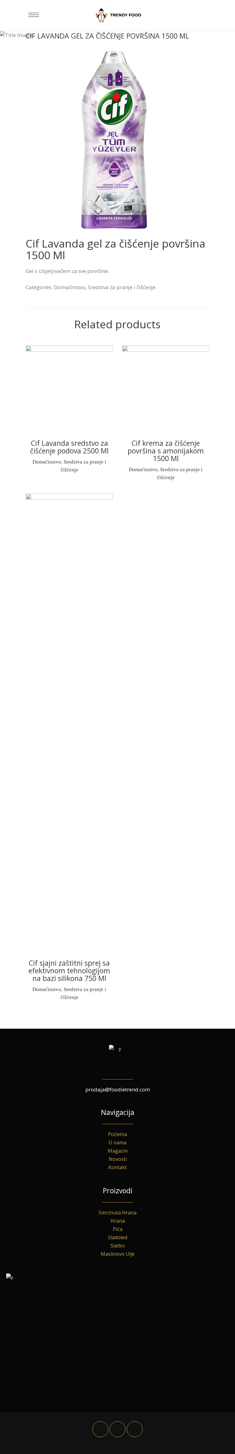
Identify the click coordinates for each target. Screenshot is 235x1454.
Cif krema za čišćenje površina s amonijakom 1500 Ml (166, 450)
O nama (117, 1142)
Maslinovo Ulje (118, 1254)
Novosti (118, 1159)
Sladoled (117, 1237)
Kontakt (117, 1167)
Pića (117, 1229)
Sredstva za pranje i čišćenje (121, 287)
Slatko (117, 1245)
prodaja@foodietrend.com (117, 1089)
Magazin (118, 1150)
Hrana (117, 1220)
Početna (117, 1134)
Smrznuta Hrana (117, 1212)
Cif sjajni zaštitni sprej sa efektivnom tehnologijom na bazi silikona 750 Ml (69, 970)
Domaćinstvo (69, 287)
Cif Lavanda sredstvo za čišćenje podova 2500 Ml (69, 447)
